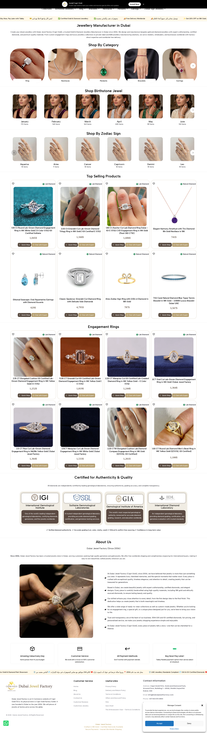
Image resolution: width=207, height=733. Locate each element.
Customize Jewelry (81, 706)
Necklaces (107, 9)
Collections (47, 9)
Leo (182, 164)
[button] (202, 705)
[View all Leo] (182, 149)
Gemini (150, 164)
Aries (56, 164)
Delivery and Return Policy (116, 690)
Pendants (122, 9)
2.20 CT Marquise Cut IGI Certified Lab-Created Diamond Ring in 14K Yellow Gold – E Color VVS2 (127, 381)
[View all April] (119, 106)
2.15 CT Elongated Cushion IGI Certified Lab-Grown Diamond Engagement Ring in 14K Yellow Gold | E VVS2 (33, 381)
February (56, 121)
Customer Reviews (81, 702)
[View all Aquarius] (25, 149)
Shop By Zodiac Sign (103, 133)
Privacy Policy (174, 729)
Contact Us (78, 698)
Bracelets (93, 9)
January (25, 121)
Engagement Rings (103, 326)
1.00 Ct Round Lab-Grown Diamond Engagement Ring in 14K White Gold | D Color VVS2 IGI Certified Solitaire (33, 230)
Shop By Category (103, 45)
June (182, 121)
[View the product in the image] (33, 206)
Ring (81, 9)
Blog (75, 690)
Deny (189, 723)
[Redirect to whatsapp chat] (7, 723)
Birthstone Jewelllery (64, 9)
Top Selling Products (103, 176)
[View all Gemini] (151, 149)
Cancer (87, 164)
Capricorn (119, 164)
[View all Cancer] (88, 149)
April (119, 121)
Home (76, 686)
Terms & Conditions (113, 694)
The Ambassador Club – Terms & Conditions (123, 709)
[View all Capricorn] (119, 149)
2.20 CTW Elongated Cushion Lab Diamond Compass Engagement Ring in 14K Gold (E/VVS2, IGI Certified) (127, 451)
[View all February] (56, 106)
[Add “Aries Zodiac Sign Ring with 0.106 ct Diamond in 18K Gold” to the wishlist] (108, 254)
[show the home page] (35, 687)
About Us (103, 542)
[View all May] (151, 106)
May (151, 121)
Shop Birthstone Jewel (103, 91)
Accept (159, 723)
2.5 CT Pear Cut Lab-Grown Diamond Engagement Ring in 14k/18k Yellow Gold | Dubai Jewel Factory (33, 451)
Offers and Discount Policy (116, 698)
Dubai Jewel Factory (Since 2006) (103, 548)
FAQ (107, 702)
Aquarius (24, 164)
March (88, 121)
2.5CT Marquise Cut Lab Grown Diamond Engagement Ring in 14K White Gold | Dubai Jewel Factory (80, 451)
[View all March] (88, 106)
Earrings (135, 9)
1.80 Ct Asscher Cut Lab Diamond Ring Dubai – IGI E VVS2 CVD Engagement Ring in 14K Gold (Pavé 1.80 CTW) (127, 230)
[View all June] (182, 106)
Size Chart (109, 706)
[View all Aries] (56, 149)
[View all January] (25, 106)
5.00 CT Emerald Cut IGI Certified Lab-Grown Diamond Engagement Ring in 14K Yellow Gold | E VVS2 (80, 381)
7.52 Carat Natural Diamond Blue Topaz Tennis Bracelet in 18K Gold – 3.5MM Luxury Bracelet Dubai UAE (173, 301)
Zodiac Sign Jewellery (153, 9)
